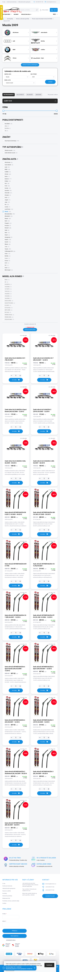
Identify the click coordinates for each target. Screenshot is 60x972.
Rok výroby (34, 74)
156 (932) (8, 293)
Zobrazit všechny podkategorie (30, 64)
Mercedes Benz (9, 214)
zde (41, 965)
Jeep (7, 202)
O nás (3, 2)
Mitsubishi (8, 216)
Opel (7, 221)
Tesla (7, 246)
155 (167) (8, 291)
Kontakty (4, 893)
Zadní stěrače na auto (11, 152)
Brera (7, 279)
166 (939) (8, 298)
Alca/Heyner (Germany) (12, 140)
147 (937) (8, 289)
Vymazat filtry (30, 327)
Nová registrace (14, 935)
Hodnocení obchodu (12, 2)
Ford (7, 185)
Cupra (7, 258)
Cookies (4, 903)
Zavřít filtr (8, 101)
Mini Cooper (8, 270)
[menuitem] (7, 14)
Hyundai (8, 190)
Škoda (7, 244)
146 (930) (8, 286)
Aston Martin (9, 164)
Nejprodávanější (9, 94)
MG (6, 265)
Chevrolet (8, 192)
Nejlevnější (20, 94)
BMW (7, 169)
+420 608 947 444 (49, 887)
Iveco (7, 197)
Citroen (8, 174)
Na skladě (8, 123)
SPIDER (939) (9, 317)
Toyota (7, 249)
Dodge (7, 181)
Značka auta (7, 74)
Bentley (7, 256)
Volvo (7, 253)
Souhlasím (49, 965)
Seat (7, 232)
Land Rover (9, 209)
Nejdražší (30, 94)
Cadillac (7, 171)
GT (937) (8, 305)
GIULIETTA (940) (10, 303)
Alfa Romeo (8, 162)
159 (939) (8, 296)
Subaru (8, 239)
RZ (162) (8, 312)
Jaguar (7, 200)
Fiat (7, 183)
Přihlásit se (14, 930)
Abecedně (38, 94)
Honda (7, 188)
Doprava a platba (6, 891)
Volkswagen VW (10, 251)
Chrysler (7, 195)
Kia (7, 204)
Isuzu (7, 267)
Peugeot (8, 223)
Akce (7, 126)
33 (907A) (8, 284)
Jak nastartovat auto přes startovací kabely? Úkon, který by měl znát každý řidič (30, 885)
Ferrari (7, 260)
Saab (7, 230)
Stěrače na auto (10, 150)
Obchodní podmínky (7, 895)
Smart (7, 235)
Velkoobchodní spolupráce (24, 2)
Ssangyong (8, 237)
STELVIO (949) (9, 319)
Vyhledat (50, 81)
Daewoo (8, 179)
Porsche (7, 225)
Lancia (7, 207)
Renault (8, 228)
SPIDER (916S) (9, 314)
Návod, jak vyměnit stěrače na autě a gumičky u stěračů (29, 894)
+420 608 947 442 (49, 890)
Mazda (7, 211)
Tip (6, 130)
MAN (7, 263)
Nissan (7, 218)
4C (6, 282)
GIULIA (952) (9, 300)
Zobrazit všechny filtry (30, 329)
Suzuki (7, 242)
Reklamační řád (6, 898)
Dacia (7, 176)
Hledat (36, 10)
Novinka (7, 128)
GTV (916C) (8, 307)
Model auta (7, 80)
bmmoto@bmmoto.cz (50, 883)
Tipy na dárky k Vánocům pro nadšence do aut (29, 889)
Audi (7, 167)
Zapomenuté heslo (10, 940)
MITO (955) (8, 310)
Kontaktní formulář (50, 896)
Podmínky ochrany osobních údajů (10, 900)
